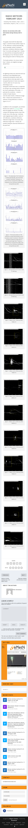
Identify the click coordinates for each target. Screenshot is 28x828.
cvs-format (17, 108)
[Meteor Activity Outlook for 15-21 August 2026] (5, 733)
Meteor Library (17, 718)
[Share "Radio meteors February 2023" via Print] (20, 563)
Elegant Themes (13, 818)
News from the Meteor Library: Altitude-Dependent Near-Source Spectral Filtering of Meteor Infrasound (16, 715)
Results (15, 709)
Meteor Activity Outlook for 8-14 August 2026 (16, 749)
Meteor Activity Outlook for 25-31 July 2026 (16, 769)
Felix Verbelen (12, 21)
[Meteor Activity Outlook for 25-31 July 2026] (5, 770)
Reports (13, 23)
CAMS (23, 822)
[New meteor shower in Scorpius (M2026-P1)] (5, 707)
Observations (7, 23)
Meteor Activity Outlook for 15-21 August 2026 (16, 733)
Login (5, 800)
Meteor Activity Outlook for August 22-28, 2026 (15, 699)
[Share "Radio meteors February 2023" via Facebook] (7, 563)
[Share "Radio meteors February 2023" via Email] (17, 563)
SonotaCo (6, 824)
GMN (11, 824)
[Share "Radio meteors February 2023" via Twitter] (10, 563)
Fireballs (8, 822)
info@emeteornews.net (9, 781)
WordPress (14, 820)
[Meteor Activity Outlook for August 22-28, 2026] (5, 700)
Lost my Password (13, 800)
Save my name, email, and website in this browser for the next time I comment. (12, 629)
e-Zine (13, 822)
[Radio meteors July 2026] (5, 757)
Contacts (16, 824)
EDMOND (18, 822)
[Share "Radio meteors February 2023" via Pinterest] (14, 563)
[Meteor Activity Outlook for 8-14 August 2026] (5, 750)
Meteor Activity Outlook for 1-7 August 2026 (16, 762)
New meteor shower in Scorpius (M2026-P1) (16, 706)
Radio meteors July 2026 (14, 756)
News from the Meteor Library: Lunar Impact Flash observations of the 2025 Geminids (16, 741)
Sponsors (22, 824)
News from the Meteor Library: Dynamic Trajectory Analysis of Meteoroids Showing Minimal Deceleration (16, 725)
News (15, 702)
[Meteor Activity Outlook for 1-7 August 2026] (5, 763)
